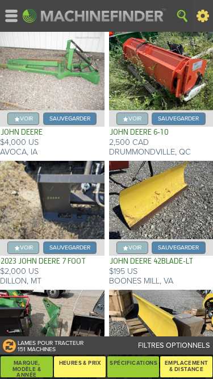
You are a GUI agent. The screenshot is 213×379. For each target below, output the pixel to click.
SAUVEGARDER (69, 118)
